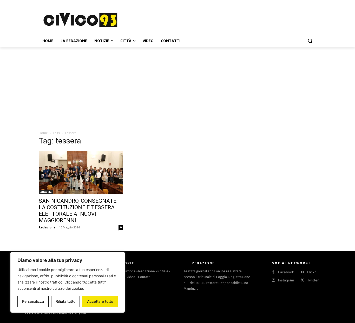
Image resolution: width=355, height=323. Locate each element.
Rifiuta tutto (65, 301)
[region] (67, 282)
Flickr (311, 272)
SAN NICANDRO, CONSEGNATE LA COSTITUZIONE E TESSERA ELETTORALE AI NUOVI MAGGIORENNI (77, 210)
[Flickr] (302, 272)
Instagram (286, 280)
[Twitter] (302, 280)
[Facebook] (273, 272)
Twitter (313, 280)
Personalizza (33, 301)
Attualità (46, 192)
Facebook (286, 272)
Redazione (47, 227)
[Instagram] (273, 280)
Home (43, 133)
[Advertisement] (216, 19)
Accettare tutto (100, 301)
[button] (310, 41)
